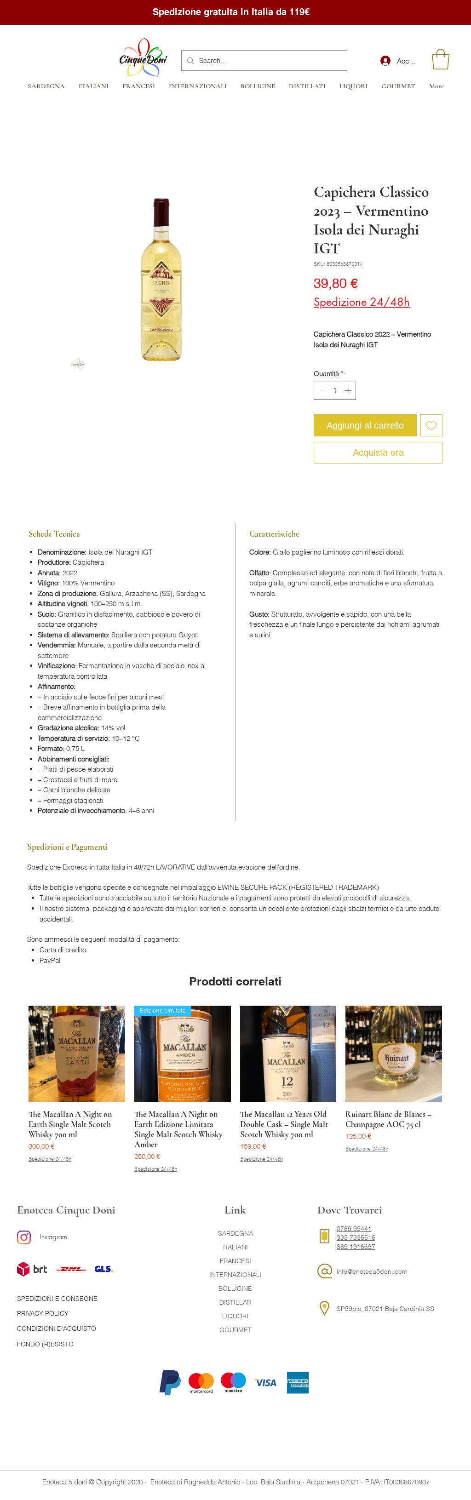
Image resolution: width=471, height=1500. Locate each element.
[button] (440, 59)
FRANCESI (235, 1261)
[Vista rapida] (77, 1054)
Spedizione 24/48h (362, 302)
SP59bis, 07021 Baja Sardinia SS (385, 1309)
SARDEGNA (235, 1233)
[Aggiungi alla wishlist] (431, 425)
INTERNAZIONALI (235, 1275)
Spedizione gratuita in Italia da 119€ (232, 11)
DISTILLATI (235, 1302)
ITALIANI (235, 1247)
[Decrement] (321, 390)
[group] (235, 1089)
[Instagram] (24, 1237)
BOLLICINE (235, 1288)
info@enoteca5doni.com (372, 1271)
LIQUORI (235, 1316)
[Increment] (349, 390)
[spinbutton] (335, 390)
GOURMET (235, 1330)
